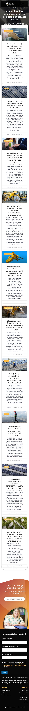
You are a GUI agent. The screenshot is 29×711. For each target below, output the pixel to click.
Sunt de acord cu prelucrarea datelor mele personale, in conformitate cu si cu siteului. (15, 665)
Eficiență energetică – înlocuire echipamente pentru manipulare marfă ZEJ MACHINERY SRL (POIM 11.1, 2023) (14, 271)
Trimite (4, 672)
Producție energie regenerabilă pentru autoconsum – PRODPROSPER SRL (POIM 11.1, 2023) (14, 378)
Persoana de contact (8, 654)
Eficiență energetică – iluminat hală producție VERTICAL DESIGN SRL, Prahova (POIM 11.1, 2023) (14, 158)
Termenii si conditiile (20, 665)
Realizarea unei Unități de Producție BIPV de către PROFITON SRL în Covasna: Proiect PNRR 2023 (14, 48)
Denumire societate (7, 638)
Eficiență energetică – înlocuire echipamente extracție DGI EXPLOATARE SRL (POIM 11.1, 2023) (14, 210)
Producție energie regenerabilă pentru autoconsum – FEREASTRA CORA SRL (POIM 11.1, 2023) (14, 484)
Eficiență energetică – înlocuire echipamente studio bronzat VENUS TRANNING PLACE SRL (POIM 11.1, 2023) (14, 536)
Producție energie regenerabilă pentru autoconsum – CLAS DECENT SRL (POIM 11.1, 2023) (14, 431)
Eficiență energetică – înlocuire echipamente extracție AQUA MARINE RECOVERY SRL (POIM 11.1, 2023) (14, 325)
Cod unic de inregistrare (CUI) (10, 646)
